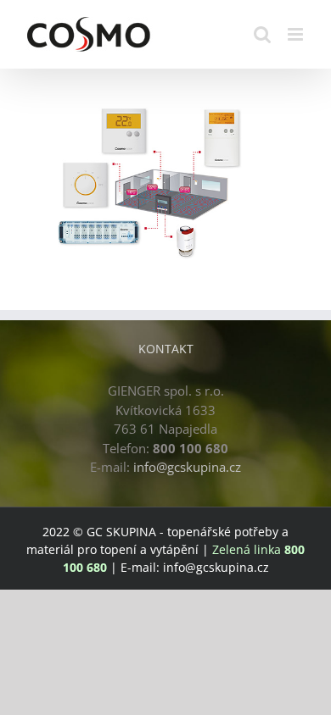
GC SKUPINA (121, 532)
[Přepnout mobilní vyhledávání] (262, 34)
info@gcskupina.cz (187, 466)
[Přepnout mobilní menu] (297, 34)
